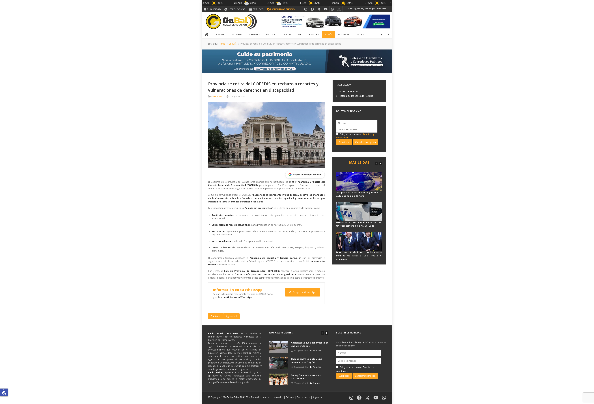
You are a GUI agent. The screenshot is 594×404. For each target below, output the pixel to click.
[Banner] (334, 21)
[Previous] (376, 163)
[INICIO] (207, 34)
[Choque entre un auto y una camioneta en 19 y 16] (278, 363)
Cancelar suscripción (365, 142)
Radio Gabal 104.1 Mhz (239, 397)
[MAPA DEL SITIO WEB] (339, 9)
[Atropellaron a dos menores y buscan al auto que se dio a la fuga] (359, 181)
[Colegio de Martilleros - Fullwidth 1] (297, 60)
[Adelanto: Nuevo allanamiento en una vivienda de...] (278, 347)
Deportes (317, 383)
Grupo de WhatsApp (304, 292)
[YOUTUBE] (325, 9)
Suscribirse (344, 142)
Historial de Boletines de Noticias (356, 95)
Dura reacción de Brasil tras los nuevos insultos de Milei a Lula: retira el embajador (359, 255)
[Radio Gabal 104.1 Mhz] (231, 21)
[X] (319, 9)
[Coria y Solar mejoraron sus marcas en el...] (278, 379)
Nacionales (216, 96)
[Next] (380, 163)
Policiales (317, 350)
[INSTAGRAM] (306, 9)
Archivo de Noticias (348, 91)
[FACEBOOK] (312, 9)
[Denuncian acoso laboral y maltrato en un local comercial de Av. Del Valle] (359, 211)
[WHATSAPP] (332, 9)
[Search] (381, 34)
